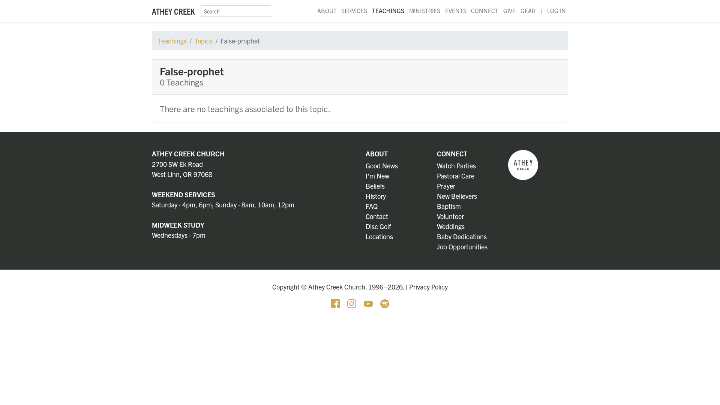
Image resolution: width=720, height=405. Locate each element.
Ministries (424, 10)
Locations (379, 236)
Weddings (451, 226)
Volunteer (450, 216)
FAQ (372, 206)
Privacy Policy (428, 286)
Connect (484, 10)
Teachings (388, 10)
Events (455, 10)
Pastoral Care (455, 175)
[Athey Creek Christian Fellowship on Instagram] (352, 302)
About (327, 10)
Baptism (449, 206)
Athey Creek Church (188, 153)
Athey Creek (173, 11)
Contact (377, 216)
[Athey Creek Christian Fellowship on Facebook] (336, 302)
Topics (204, 40)
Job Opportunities (462, 246)
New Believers (457, 196)
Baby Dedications (462, 236)
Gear (528, 10)
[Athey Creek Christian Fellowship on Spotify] (384, 302)
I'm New (377, 175)
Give (509, 10)
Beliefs (375, 186)
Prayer (446, 186)
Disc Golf (378, 226)
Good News (382, 165)
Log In (556, 10)
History (376, 196)
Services (354, 10)
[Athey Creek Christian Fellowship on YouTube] (369, 302)
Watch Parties (456, 165)
